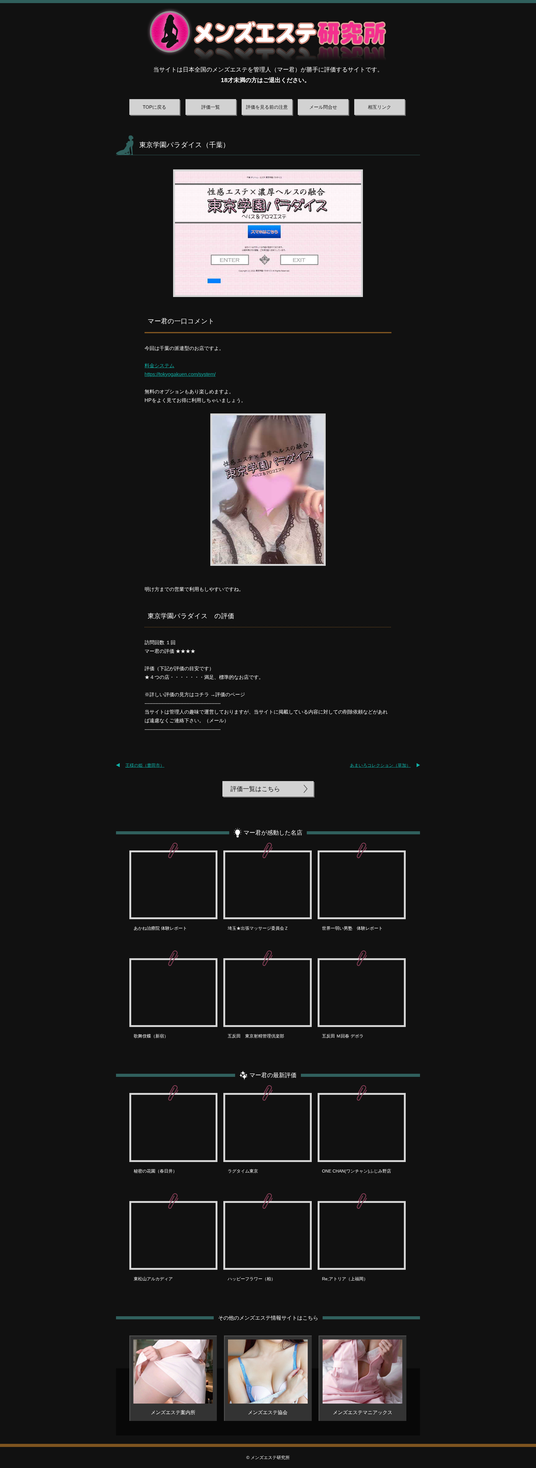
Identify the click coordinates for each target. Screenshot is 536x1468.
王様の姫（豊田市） (144, 765)
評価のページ (230, 694)
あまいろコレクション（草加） (380, 765)
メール (216, 720)
